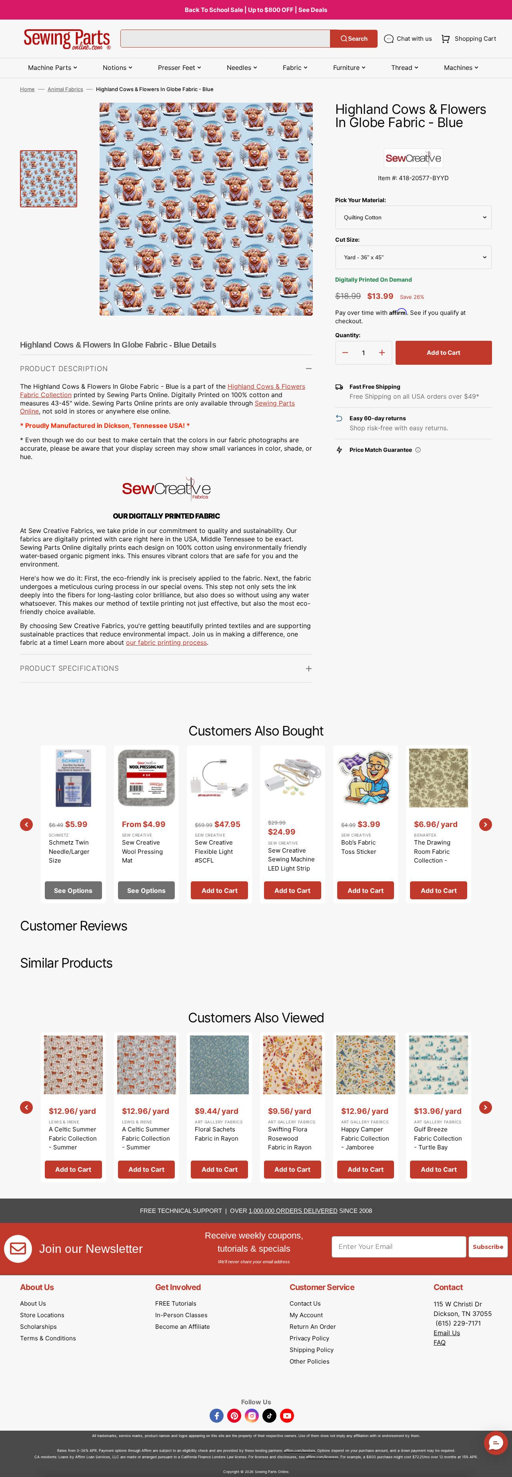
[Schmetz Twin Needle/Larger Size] (73, 824)
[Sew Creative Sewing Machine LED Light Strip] (292, 824)
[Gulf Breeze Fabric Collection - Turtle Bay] (438, 1107)
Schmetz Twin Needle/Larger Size (69, 851)
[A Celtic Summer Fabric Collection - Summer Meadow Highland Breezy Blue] (146, 1107)
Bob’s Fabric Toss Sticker (358, 847)
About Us (33, 1303)
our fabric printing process (166, 642)
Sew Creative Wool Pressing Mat (142, 851)
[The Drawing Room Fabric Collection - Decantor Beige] (438, 824)
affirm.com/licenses (322, 1457)
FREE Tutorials (175, 1303)
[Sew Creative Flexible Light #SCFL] (219, 824)
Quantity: (347, 335)
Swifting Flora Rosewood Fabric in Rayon (290, 1138)
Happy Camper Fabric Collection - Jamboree (365, 1138)
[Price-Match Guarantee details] (418, 450)
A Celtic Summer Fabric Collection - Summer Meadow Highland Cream (73, 1147)
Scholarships (38, 1326)
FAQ (440, 1342)
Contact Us (305, 1303)
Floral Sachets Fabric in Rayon (216, 1133)
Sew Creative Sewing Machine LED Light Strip (291, 859)
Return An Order (313, 1326)
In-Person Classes (181, 1315)
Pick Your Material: (360, 200)
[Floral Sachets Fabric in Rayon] (219, 1107)
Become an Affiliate (182, 1326)
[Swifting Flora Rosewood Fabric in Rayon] (292, 1107)
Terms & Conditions (48, 1338)
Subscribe (488, 1246)
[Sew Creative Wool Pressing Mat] (146, 824)
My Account (306, 1315)
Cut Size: (347, 239)
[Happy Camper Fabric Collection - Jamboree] (365, 1107)
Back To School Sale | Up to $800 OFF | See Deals (256, 10)
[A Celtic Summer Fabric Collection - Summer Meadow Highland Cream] (73, 1107)
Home (27, 89)
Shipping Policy (312, 1350)
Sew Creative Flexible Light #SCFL (214, 851)
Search (358, 38)
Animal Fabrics (65, 89)
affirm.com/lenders (299, 1450)
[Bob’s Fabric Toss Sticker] (365, 824)
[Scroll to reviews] (413, 140)
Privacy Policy (309, 1338)
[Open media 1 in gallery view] (295, 121)
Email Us (447, 1333)
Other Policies (310, 1361)
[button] (467, 39)
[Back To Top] (500, 1465)
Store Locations (42, 1315)
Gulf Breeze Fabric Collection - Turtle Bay (438, 1138)
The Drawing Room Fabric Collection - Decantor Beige (436, 856)
